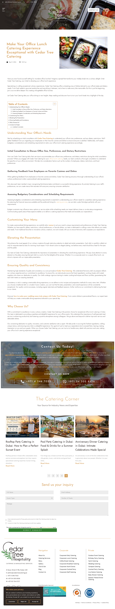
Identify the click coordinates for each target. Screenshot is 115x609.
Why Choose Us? (14, 122)
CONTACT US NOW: (18, 127)
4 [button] (61, 475)
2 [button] (53, 475)
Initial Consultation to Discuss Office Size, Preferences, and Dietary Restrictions (32, 109)
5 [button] (66, 475)
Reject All (23, 601)
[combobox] (29, 498)
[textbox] (27, 498)
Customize (12, 601)
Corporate (64, 550)
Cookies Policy (105, 602)
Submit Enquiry (32, 530)
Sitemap (77, 602)
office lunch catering (56, 159)
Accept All (35, 601)
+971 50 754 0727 (14, 581)
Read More (10, 466)
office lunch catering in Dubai (95, 312)
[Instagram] (108, 2)
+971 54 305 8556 (14, 578)
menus (51, 225)
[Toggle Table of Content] (54, 103)
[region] (23, 596)
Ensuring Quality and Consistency (19, 120)
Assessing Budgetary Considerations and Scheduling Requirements (29, 113)
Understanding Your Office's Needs (19, 107)
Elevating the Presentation (17, 118)
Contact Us (93, 10)
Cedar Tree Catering (20, 156)
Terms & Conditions (86, 602)
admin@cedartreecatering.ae (13, 2)
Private (91, 550)
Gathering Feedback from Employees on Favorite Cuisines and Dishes (30, 111)
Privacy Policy (35, 527)
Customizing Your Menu (16, 115)
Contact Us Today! (15, 125)
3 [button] (57, 475)
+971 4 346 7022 (31, 2)
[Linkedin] (112, 2)
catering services (61, 202)
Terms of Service (47, 527)
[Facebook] (105, 2)
